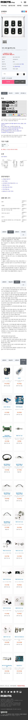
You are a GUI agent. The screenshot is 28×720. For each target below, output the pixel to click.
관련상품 (23, 93)
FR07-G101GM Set (19, 636)
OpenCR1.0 (19, 665)
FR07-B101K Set (19, 579)
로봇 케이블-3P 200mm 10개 (7, 465)
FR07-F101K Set (7, 608)
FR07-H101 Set (19, 521)
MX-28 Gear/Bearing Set (7, 666)
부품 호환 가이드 (6, 185)
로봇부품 (19, 5)
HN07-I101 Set (6, 636)
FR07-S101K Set (7, 579)
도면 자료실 (4, 181)
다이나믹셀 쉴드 (19, 406)
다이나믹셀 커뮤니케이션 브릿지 (7, 436)
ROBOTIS (8, 2)
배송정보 (11, 93)
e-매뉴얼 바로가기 (6, 179)
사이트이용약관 (13, 685)
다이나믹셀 (3, 5)
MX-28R (7, 378)
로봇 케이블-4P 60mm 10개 (19, 465)
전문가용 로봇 (11, 5)
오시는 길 (7, 685)
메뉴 (25, 2)
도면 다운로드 (4, 156)
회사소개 (2, 685)
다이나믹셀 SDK (5, 189)
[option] (3, 5)
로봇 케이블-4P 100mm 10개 (7, 494)
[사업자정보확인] (17, 703)
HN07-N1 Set (19, 435)
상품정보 (4, 93)
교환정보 (17, 93)
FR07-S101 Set (19, 550)
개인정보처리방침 (21, 685)
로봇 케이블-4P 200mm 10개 (7, 522)
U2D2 (19, 378)
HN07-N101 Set (19, 608)
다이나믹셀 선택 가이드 (7, 187)
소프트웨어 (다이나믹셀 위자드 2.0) (10, 183)
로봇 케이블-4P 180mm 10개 (19, 494)
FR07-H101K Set (7, 550)
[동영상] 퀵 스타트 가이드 (7, 191)
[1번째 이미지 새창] (4, 41)
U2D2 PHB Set (7, 406)
